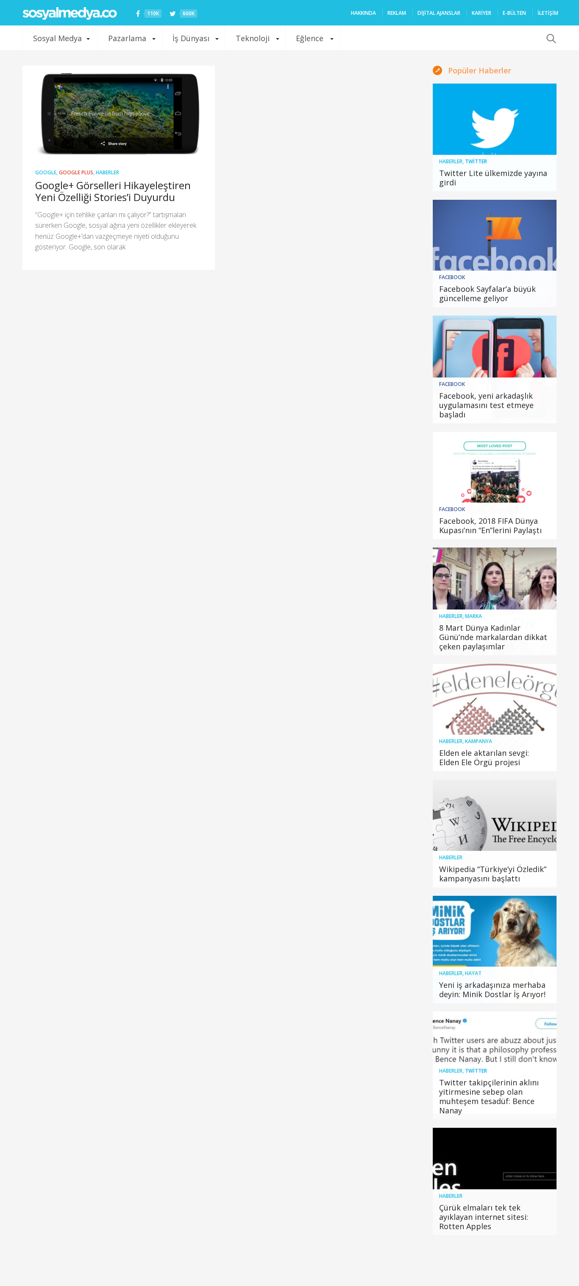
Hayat (473, 973)
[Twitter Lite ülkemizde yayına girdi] (495, 137)
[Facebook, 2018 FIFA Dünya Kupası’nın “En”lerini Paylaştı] (495, 486)
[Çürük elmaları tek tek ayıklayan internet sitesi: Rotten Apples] (495, 1182)
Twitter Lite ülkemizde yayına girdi (493, 177)
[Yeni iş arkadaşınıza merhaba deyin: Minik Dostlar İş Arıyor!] (495, 950)
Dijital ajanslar (439, 13)
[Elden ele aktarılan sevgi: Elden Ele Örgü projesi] (495, 718)
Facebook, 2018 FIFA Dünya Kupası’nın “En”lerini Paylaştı (490, 525)
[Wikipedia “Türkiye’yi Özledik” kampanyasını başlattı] (495, 833)
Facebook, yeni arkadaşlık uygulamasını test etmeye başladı (486, 405)
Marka (473, 616)
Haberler (107, 172)
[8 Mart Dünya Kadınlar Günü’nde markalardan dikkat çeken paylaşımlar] (495, 601)
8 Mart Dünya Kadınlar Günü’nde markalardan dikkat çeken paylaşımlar (493, 637)
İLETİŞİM (547, 13)
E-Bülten (514, 13)
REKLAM (396, 13)
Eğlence (309, 38)
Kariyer (481, 13)
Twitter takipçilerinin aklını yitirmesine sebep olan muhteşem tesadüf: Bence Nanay (489, 1096)
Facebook (452, 277)
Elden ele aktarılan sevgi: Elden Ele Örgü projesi (484, 757)
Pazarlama (127, 38)
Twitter (476, 161)
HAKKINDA (363, 13)
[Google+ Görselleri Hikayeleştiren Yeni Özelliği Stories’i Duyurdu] (118, 111)
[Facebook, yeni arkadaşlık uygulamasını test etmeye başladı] (495, 369)
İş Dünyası (191, 38)
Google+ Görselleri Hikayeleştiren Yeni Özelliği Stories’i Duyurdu (113, 191)
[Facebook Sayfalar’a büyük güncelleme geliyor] (495, 254)
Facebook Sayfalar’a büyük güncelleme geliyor (487, 293)
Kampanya (478, 741)
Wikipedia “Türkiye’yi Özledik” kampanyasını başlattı (492, 873)
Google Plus (76, 172)
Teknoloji (253, 38)
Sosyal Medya (57, 38)
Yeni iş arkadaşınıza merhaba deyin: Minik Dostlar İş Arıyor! (492, 989)
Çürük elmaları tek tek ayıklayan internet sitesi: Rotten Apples (483, 1216)
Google (45, 172)
